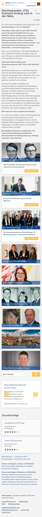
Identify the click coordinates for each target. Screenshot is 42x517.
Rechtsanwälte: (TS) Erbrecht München (16, 459)
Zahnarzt (34, 484)
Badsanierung (14, 474)
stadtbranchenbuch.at (10, 510)
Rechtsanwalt (22, 482)
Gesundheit (10, 466)
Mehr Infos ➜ (31, 171)
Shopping (14, 468)
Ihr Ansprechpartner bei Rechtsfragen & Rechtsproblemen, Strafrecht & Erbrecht (19, 233)
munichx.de (25, 510)
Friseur (29, 474)
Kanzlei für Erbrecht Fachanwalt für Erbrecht (18, 200)
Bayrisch (14, 477)
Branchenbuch (7, 456)
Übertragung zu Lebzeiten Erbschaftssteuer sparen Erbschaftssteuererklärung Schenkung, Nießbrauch (14, 395)
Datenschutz (23, 501)
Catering (23, 474)
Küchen (30, 479)
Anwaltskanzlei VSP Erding (14, 423)
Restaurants (6, 468)
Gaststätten (6, 477)
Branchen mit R (21, 456)
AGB (3, 504)
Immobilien (28, 466)
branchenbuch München (14, 3)
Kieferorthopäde (21, 479)
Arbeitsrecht (31, 482)
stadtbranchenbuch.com (11, 507)
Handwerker (19, 466)
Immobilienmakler (8, 479)
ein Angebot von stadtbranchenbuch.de (11, 5)
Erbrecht (5, 484)
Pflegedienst (12, 482)
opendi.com (6, 512)
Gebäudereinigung (24, 477)
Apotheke (5, 474)
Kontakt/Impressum (9, 501)
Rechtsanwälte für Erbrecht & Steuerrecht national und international (20, 166)
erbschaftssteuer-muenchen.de (15, 404)
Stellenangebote (14, 504)
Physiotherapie (14, 484)
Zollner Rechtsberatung (13, 441)
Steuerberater (25, 484)
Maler (36, 479)
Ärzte (4, 466)
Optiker (4, 482)
